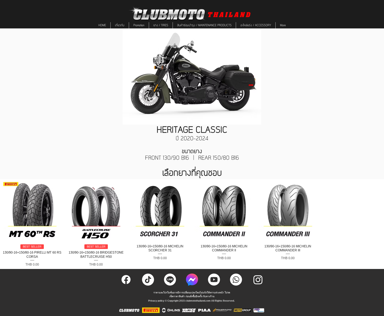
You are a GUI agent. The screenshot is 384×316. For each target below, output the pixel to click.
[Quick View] (32, 211)
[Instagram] (258, 280)
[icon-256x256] (192, 280)
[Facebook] (126, 280)
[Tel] (236, 280)
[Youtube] (214, 280)
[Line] (170, 280)
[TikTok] (148, 280)
